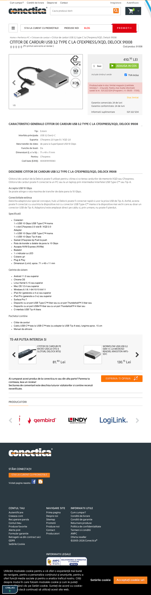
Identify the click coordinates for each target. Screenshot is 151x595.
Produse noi (71, 28)
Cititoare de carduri (40, 38)
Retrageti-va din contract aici (25, 537)
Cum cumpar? (17, 3)
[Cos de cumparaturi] (137, 11)
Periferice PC (23, 38)
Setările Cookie (17, 544)
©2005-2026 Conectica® (84, 541)
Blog (87, 28)
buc (99, 66)
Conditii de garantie (81, 520)
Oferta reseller (78, 537)
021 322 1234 (133, 112)
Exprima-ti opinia (118, 378)
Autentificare (16, 513)
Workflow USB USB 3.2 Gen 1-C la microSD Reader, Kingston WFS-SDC (116, 350)
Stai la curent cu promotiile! (41, 28)
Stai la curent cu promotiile (29, 475)
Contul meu (15, 523)
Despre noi (52, 3)
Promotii (124, 28)
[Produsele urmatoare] (137, 355)
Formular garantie (18, 534)
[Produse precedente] (14, 355)
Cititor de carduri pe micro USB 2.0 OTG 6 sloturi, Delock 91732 (49, 349)
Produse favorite (18, 527)
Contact (64, 3)
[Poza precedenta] (13, 82)
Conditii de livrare (35, 3)
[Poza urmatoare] (78, 84)
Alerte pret (14, 530)
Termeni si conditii (81, 530)
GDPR (12, 541)
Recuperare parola (19, 520)
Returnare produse (81, 523)
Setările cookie (100, 580)
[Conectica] (31, 452)
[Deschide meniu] (13, 28)
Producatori (52, 534)
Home (13, 38)
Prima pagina (53, 513)
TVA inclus (133, 75)
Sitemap (50, 520)
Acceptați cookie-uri (130, 580)
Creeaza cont (16, 516)
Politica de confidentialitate (86, 527)
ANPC (74, 534)
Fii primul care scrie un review (38, 46)
